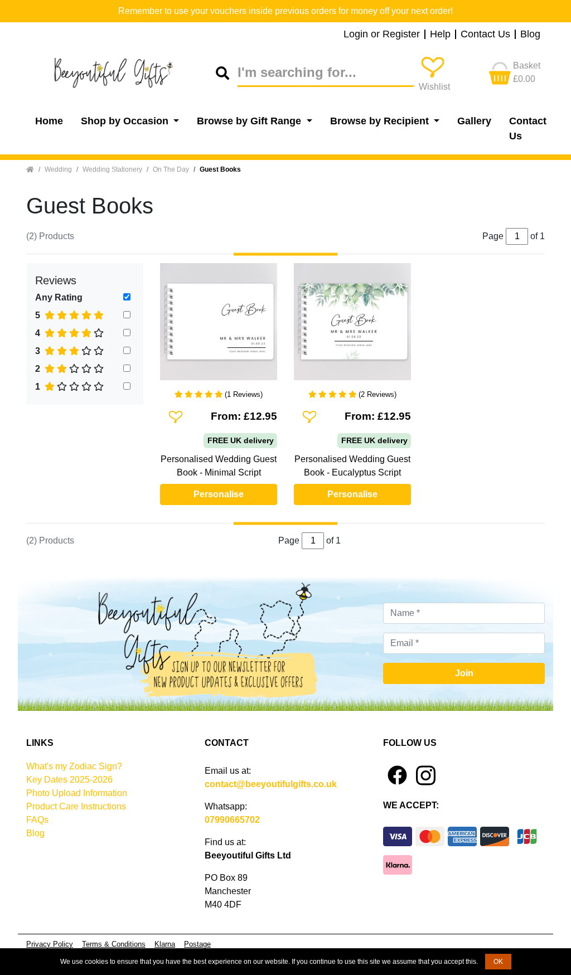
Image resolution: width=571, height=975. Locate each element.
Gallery (474, 121)
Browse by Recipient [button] (381, 121)
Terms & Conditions (114, 944)
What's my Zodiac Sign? (74, 766)
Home (49, 121)
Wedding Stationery (112, 169)
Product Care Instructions (76, 806)
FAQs (37, 819)
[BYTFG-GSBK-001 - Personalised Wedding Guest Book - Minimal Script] (218, 326)
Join (464, 673)
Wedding (58, 169)
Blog (530, 35)
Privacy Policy (49, 944)
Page (288, 540)
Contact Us (485, 35)
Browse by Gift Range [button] (250, 121)
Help (440, 35)
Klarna (164, 944)
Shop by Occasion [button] (126, 121)
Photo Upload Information (76, 793)
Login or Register (381, 35)
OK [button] (498, 962)
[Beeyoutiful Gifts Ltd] (121, 73)
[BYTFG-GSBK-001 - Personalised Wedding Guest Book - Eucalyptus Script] (352, 326)
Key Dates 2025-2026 (69, 779)
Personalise (218, 494)
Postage (197, 944)
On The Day (171, 169)
